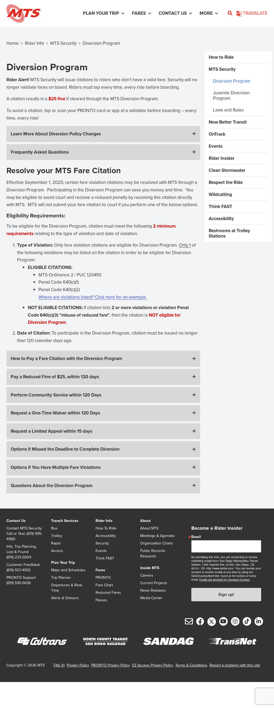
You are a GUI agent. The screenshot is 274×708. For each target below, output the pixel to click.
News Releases (153, 590)
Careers (146, 575)
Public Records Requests (152, 553)
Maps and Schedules (68, 570)
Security (102, 543)
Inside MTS (149, 568)
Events (216, 146)
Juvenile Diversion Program (231, 96)
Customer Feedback (23, 565)
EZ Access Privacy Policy (152, 665)
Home (12, 43)
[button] (103, 134)
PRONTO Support (21, 577)
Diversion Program (231, 81)
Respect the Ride (226, 182)
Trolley (56, 536)
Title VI (58, 665)
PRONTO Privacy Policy (110, 665)
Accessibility (221, 218)
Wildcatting (220, 194)
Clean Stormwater (227, 170)
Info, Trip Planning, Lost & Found (21, 549)
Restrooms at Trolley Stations (229, 233)
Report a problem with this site (235, 665)
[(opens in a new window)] (42, 641)
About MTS (149, 528)
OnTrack (217, 134)
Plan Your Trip (63, 562)
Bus (54, 528)
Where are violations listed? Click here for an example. (93, 297)
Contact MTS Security (24, 528)
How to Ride (221, 57)
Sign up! (226, 594)
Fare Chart (104, 585)
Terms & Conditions (191, 665)
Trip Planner (61, 577)
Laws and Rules (228, 110)
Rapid (55, 543)
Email (196, 537)
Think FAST (220, 206)
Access (57, 551)
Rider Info (34, 43)
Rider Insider (221, 158)
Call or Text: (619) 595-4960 (24, 536)
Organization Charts (156, 543)
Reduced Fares (108, 592)
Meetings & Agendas (157, 536)
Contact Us (16, 521)
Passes (101, 600)
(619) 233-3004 (18, 557)
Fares (100, 570)
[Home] (23, 13)
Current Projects (153, 583)
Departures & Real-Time (67, 588)
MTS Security (63, 43)
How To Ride (106, 528)
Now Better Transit (228, 122)
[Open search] (230, 13)
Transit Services (64, 521)
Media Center (151, 598)
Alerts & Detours (65, 598)
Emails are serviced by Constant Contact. (224, 579)
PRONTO (103, 577)
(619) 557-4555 (18, 570)
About (145, 521)
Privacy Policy (78, 665)
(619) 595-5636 (18, 583)
